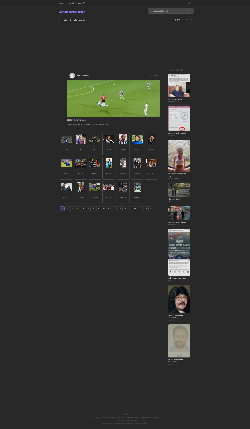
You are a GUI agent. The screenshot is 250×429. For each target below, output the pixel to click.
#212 (94, 150)
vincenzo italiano (174, 199)
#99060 (109, 173)
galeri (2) (71, 3)
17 (140, 208)
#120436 (95, 197)
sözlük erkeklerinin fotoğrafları (175, 316)
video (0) (81, 3)
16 (135, 208)
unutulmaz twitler (175, 99)
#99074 (137, 173)
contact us (111, 423)
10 (109, 208)
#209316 (123, 197)
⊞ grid (177, 20)
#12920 (151, 150)
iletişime (129, 420)
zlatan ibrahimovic (73, 20)
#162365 (109, 197)
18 (145, 208)
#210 (66, 150)
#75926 (94, 173)
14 (130, 208)
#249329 (137, 197)
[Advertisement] (125, 45)
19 (150, 208)
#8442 (137, 150)
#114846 (81, 197)
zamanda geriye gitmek (177, 133)
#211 (80, 150)
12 (119, 208)
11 (114, 208)
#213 (109, 150)
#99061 (123, 173)
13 (124, 208)
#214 (123, 150)
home (61, 3)
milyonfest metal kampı (177, 278)
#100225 (66, 197)
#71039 (80, 173)
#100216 (151, 173)
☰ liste (185, 20)
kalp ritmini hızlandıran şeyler (177, 175)
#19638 (66, 173)
